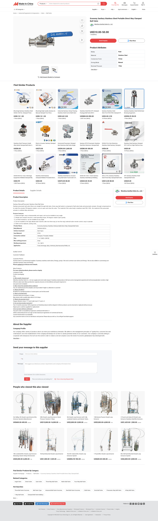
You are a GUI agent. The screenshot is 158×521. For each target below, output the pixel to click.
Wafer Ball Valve (65, 481)
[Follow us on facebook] (131, 503)
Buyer (103, 9)
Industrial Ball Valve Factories (53, 490)
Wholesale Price (90, 509)
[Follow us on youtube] (139, 503)
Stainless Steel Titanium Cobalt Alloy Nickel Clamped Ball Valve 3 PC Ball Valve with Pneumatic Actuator (23, 144)
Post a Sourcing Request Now (64, 379)
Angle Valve (18, 481)
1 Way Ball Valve (19, 495)
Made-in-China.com (71, 511)
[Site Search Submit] (104, 4)
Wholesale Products (79, 509)
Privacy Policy (107, 514)
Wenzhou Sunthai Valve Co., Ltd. (103, 24)
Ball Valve (49, 13)
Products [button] (42, 4)
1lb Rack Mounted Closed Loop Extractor (51, 454)
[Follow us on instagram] (136, 503)
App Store (18, 503)
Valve (42, 13)
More (14, 498)
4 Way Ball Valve (129, 490)
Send (27, 379)
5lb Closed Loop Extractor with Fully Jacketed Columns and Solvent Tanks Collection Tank (77, 419)
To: (22, 359)
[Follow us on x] (133, 503)
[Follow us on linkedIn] (144, 503)
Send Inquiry (103, 40)
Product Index (110, 509)
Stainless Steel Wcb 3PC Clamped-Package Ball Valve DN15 (89, 112)
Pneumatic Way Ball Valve (114, 490)
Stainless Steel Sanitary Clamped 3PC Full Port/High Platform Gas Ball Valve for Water (133, 144)
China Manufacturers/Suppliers (64, 509)
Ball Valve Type (37, 490)
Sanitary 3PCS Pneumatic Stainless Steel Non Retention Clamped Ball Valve (90, 144)
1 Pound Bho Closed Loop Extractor (104, 454)
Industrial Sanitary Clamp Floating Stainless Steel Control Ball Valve (67, 112)
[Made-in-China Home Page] (23, 4)
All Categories (19, 9)
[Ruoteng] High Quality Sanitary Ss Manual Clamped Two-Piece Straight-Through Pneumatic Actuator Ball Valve (45, 112)
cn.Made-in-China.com (96, 511)
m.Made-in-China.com (83, 511)
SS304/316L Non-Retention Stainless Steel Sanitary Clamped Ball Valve (111, 144)
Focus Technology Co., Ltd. (66, 514)
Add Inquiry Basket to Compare (50, 77)
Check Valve (28, 481)
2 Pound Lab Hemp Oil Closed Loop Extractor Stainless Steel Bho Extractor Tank (132, 419)
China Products (51, 509)
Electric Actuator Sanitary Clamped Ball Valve (46, 144)
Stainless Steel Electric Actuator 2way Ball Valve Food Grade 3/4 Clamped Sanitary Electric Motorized (67, 177)
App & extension (122, 9)
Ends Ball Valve (98, 490)
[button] (98, 3)
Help (112, 9)
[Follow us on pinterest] (141, 503)
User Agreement (89, 514)
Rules (143, 9)
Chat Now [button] (133, 41)
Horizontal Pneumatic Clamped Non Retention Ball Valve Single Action (66, 144)
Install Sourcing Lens (59, 503)
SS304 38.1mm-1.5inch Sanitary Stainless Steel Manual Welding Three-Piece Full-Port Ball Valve (89, 177)
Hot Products (42, 509)
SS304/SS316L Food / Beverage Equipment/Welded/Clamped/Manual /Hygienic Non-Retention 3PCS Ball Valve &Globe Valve (24, 177)
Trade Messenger (42, 503)
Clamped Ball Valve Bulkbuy (35, 495)
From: (21, 354)
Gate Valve (39, 481)
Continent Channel (100, 509)
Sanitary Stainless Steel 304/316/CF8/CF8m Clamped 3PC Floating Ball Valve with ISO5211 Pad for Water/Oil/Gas (112, 112)
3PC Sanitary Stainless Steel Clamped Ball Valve (132, 176)
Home (15, 13)
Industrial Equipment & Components (29, 13)
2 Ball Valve (87, 490)
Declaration (98, 514)
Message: (20, 364)
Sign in (143, 5)
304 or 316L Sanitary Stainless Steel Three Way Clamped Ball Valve (112, 176)
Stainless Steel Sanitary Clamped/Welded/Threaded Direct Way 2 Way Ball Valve (45, 177)
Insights (118, 509)
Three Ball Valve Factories (22, 490)
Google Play (29, 503)
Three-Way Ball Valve (52, 481)
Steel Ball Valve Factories (73, 490)
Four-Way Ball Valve (80, 481)
